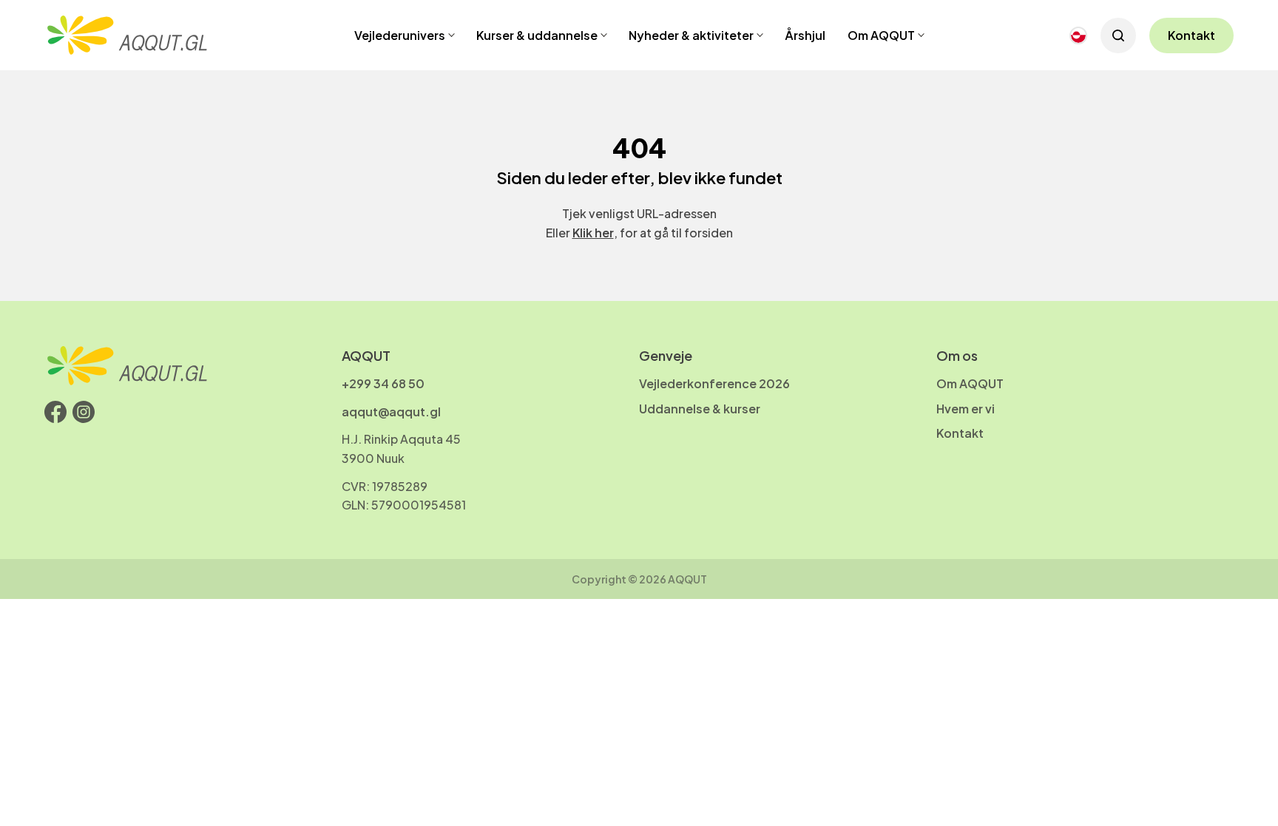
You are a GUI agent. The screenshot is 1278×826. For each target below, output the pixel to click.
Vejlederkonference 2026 (714, 383)
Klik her (593, 232)
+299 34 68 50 (383, 383)
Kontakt (1191, 35)
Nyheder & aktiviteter (691, 35)
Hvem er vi (965, 408)
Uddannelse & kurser (699, 408)
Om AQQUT (881, 35)
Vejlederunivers (399, 35)
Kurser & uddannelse (537, 35)
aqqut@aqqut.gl (391, 411)
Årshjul (805, 35)
